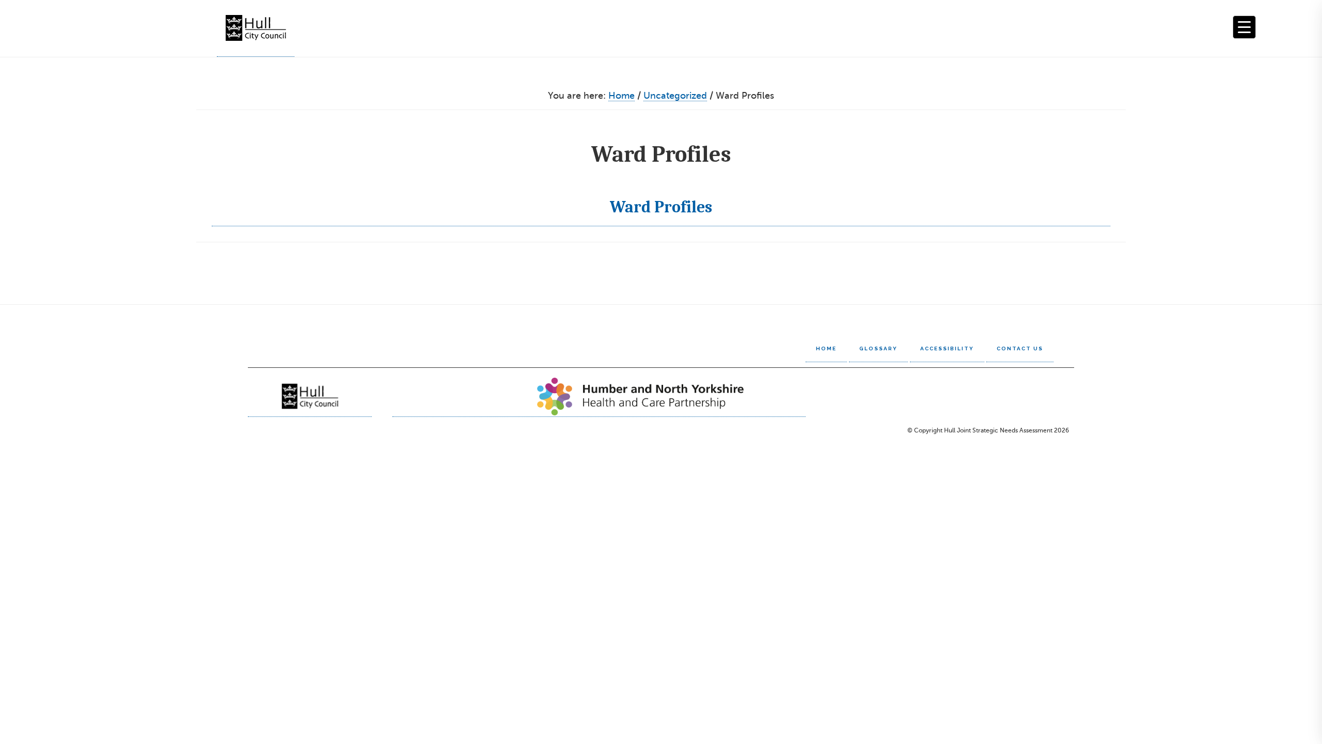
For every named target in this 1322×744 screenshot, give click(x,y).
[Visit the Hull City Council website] (310, 396)
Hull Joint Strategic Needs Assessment (255, 28)
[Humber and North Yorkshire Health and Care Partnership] (599, 396)
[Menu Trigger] (1244, 27)
